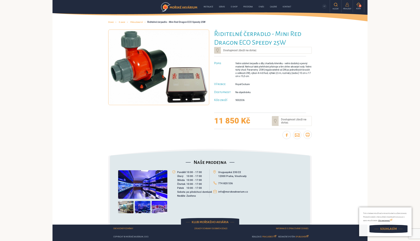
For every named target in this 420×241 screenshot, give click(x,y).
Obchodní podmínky (123, 229)
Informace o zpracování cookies (292, 229)
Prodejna (248, 7)
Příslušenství (136, 22)
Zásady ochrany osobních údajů (210, 229)
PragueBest (268, 237)
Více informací (384, 220)
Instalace (208, 7)
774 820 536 (225, 183)
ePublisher (301, 237)
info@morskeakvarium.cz (233, 191)
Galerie (273, 7)
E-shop (234, 7)
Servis (222, 7)
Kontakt (287, 7)
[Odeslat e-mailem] (297, 135)
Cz (325, 6)
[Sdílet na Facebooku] (287, 135)
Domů (111, 22)
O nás (261, 7)
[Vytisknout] (308, 135)
